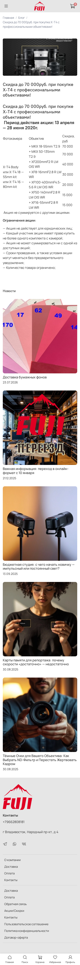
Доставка (11, 867)
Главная (8, 18)
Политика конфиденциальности (26, 931)
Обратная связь (15, 904)
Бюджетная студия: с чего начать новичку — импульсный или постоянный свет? (39, 566)
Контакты (10, 880)
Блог (21, 18)
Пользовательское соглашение (26, 924)
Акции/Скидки (14, 911)
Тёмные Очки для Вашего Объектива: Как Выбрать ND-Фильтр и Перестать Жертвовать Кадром (40, 759)
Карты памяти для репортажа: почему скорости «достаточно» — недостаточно (36, 662)
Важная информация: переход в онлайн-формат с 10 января (36, 470)
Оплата (9, 873)
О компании (12, 860)
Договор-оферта (16, 937)
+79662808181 (14, 822)
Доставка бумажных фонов (25, 377)
